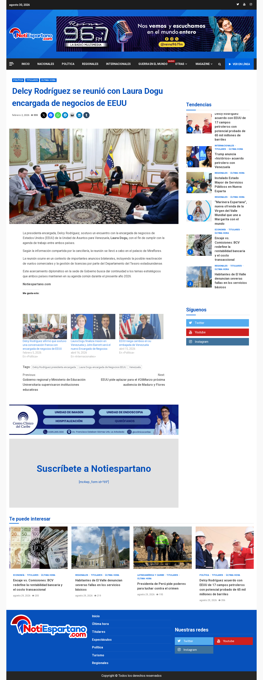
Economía (221, 230)
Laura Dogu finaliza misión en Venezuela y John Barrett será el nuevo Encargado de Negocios (91, 345)
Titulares (32, 80)
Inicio (96, 616)
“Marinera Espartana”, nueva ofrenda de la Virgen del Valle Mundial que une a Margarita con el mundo (199, 210)
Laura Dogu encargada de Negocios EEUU (102, 367)
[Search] (219, 64)
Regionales (90, 63)
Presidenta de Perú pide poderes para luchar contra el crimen (162, 548)
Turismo (98, 655)
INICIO (26, 63)
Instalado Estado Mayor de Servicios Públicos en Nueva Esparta (199, 182)
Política (68, 63)
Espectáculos (102, 639)
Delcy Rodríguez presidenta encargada (54, 367)
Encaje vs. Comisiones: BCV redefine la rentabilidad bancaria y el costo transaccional (199, 245)
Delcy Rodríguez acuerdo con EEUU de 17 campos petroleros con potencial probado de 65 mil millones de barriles (199, 122)
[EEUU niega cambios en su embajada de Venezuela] (141, 326)
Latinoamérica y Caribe (151, 575)
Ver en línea (241, 64)
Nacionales (45, 63)
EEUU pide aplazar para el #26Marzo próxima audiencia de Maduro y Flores (133, 380)
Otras (179, 63)
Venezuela (135, 367)
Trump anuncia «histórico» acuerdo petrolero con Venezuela (199, 156)
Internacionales (118, 63)
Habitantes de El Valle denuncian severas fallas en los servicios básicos (199, 277)
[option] (218, 124)
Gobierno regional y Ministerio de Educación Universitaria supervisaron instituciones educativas (54, 382)
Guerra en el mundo (153, 63)
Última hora (48, 80)
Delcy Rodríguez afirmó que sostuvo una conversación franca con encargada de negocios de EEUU (44, 345)
